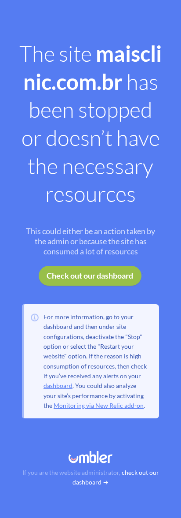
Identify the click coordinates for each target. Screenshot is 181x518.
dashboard (57, 385)
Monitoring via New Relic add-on (99, 405)
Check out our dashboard (90, 275)
